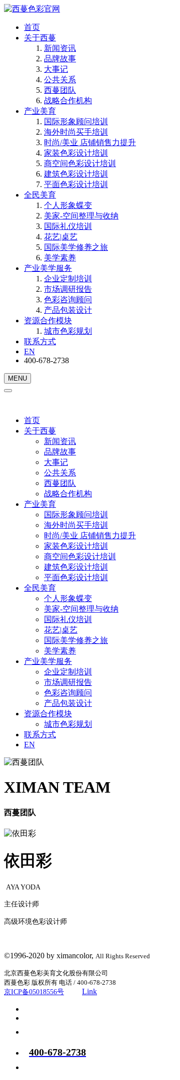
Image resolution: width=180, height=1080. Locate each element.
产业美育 (40, 111)
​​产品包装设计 (68, 310)
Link (89, 991)
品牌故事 (60, 58)
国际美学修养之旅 (76, 247)
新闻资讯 (60, 48)
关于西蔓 (40, 37)
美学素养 (60, 257)
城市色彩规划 (68, 331)
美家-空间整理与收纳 (81, 216)
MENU (17, 378)
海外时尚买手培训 (76, 132)
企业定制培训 (68, 278)
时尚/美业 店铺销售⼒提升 (90, 142)
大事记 (56, 69)
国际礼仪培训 (68, 226)
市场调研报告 (68, 289)
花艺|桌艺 (61, 236)
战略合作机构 (68, 100)
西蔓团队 (60, 90)
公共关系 (60, 79)
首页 (32, 27)
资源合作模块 (48, 320)
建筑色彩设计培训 (76, 174)
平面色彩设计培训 (76, 184)
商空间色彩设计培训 (80, 163)
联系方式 (40, 341)
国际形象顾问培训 (76, 121)
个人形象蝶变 (68, 205)
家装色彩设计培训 (76, 153)
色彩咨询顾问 (68, 299)
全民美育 (40, 195)
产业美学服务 (48, 268)
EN (29, 351)
